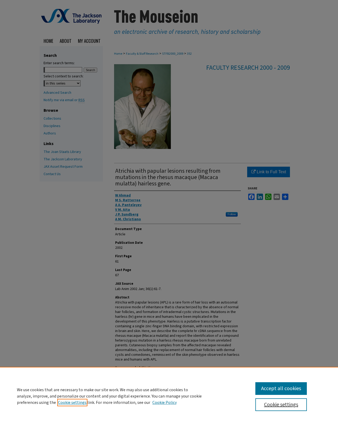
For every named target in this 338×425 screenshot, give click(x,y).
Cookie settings (72, 402)
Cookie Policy (164, 402)
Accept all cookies (281, 388)
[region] (169, 396)
